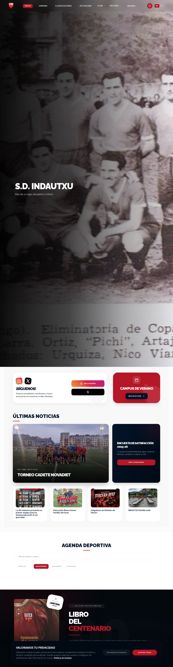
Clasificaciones (63, 6)
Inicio (28, 6)
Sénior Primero (41, 566)
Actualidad (86, 6)
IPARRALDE (22, 566)
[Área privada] (149, 5)
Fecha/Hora (71, 566)
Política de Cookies (63, 658)
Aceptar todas (144, 652)
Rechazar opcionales (117, 652)
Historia (114, 6)
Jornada (43, 6)
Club (100, 6)
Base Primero (57, 566)
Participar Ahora (136, 462)
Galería (131, 6)
